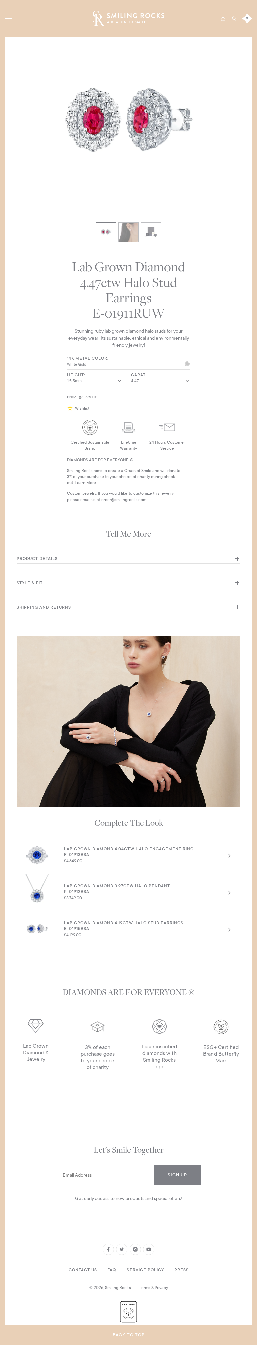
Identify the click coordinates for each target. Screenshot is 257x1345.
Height (75, 375)
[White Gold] (187, 365)
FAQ (111, 1270)
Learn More (85, 482)
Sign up (177, 1174)
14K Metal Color (87, 358)
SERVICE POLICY (145, 1270)
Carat (138, 375)
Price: (72, 397)
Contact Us (83, 1270)
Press (181, 1270)
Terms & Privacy (153, 1287)
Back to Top (129, 1334)
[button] (71, 408)
